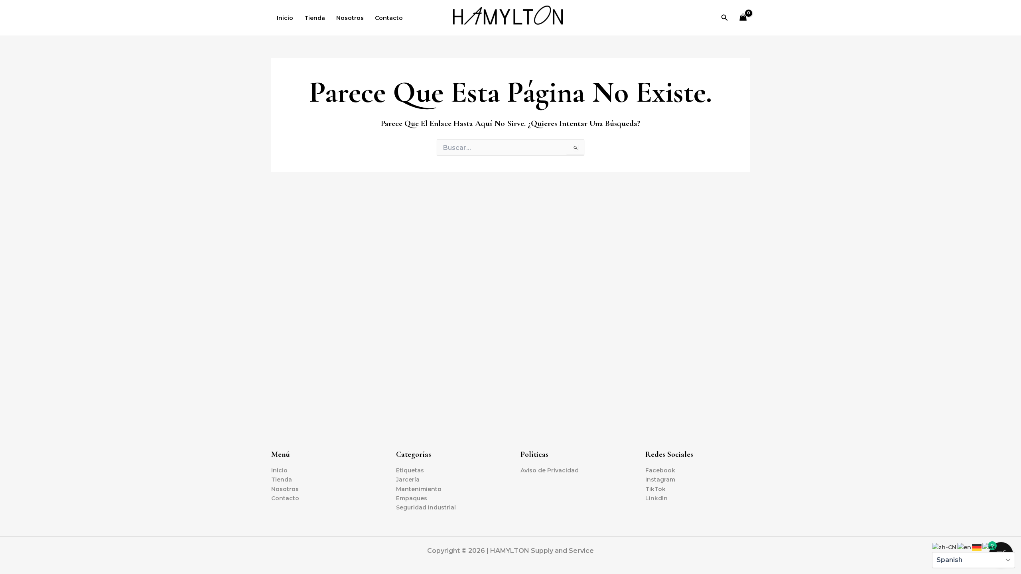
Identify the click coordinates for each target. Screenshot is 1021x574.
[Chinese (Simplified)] (944, 546)
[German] (977, 546)
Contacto (389, 18)
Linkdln (656, 498)
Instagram (660, 479)
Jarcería (408, 479)
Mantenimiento (419, 489)
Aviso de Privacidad (549, 470)
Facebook (660, 470)
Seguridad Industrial (426, 507)
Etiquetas (410, 470)
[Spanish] (989, 546)
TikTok (655, 489)
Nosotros (350, 18)
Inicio (285, 18)
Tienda (314, 18)
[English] (964, 546)
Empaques (411, 498)
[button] (724, 18)
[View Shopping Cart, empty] (743, 17)
